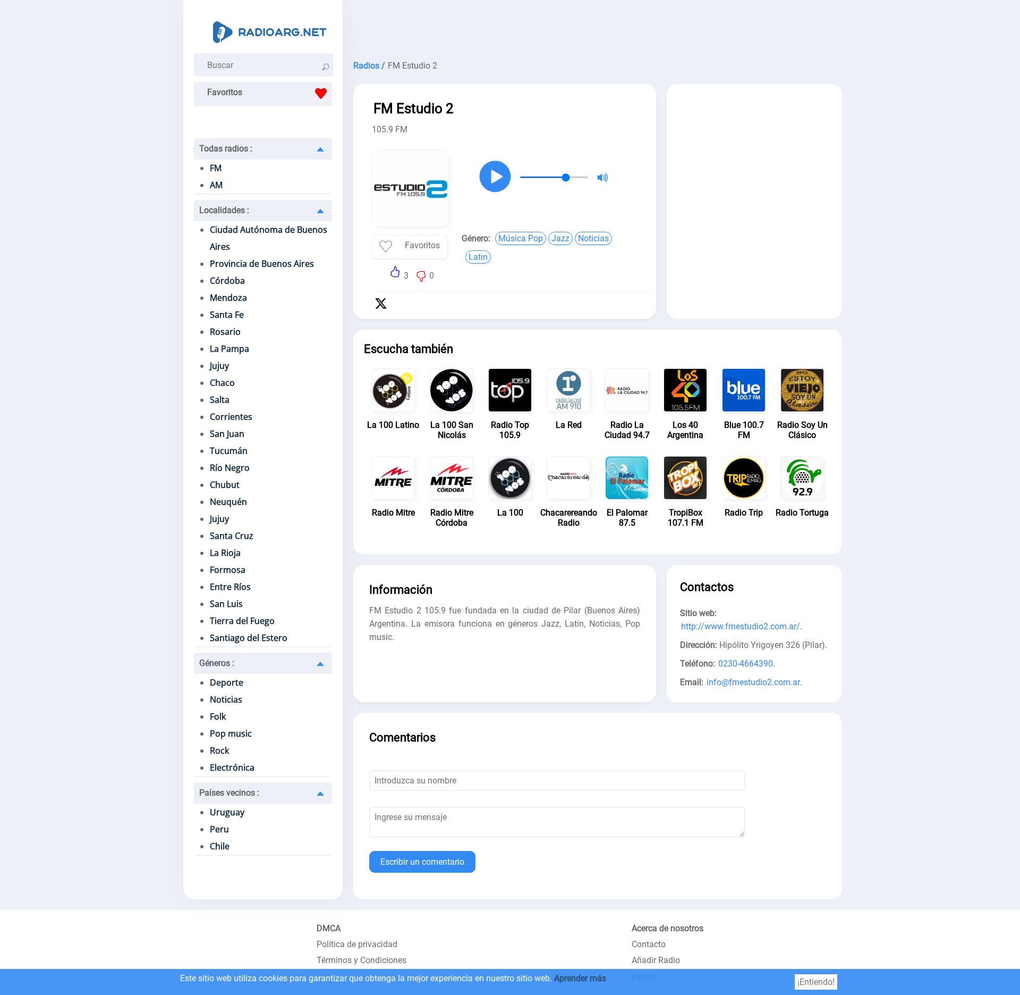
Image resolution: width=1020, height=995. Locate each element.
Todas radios (225, 149)
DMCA (329, 928)
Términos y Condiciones (361, 960)
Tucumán (229, 451)
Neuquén (228, 502)
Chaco (222, 383)
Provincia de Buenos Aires (262, 263)
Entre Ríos (230, 587)
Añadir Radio (656, 960)
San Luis (226, 604)
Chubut (225, 485)
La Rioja (225, 553)
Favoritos (224, 92)
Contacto (649, 944)
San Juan (227, 434)
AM (216, 185)
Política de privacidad (357, 944)
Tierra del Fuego (242, 621)
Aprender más (580, 978)
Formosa (227, 570)
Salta (220, 400)
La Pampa (229, 349)
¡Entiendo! (816, 982)
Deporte (226, 682)
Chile (220, 846)
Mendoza (228, 297)
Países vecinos (229, 793)
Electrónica (232, 767)
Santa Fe (227, 315)
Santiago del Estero (248, 638)
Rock (219, 750)
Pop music (231, 733)
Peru (219, 829)
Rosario (225, 332)
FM (216, 168)
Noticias (226, 699)
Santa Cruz (231, 536)
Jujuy (219, 366)
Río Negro (230, 468)
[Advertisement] (597, 26)
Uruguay (227, 812)
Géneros (216, 663)
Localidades (224, 210)
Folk (218, 716)
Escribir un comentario (422, 862)
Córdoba (227, 280)
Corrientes (231, 417)
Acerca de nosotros (667, 928)
